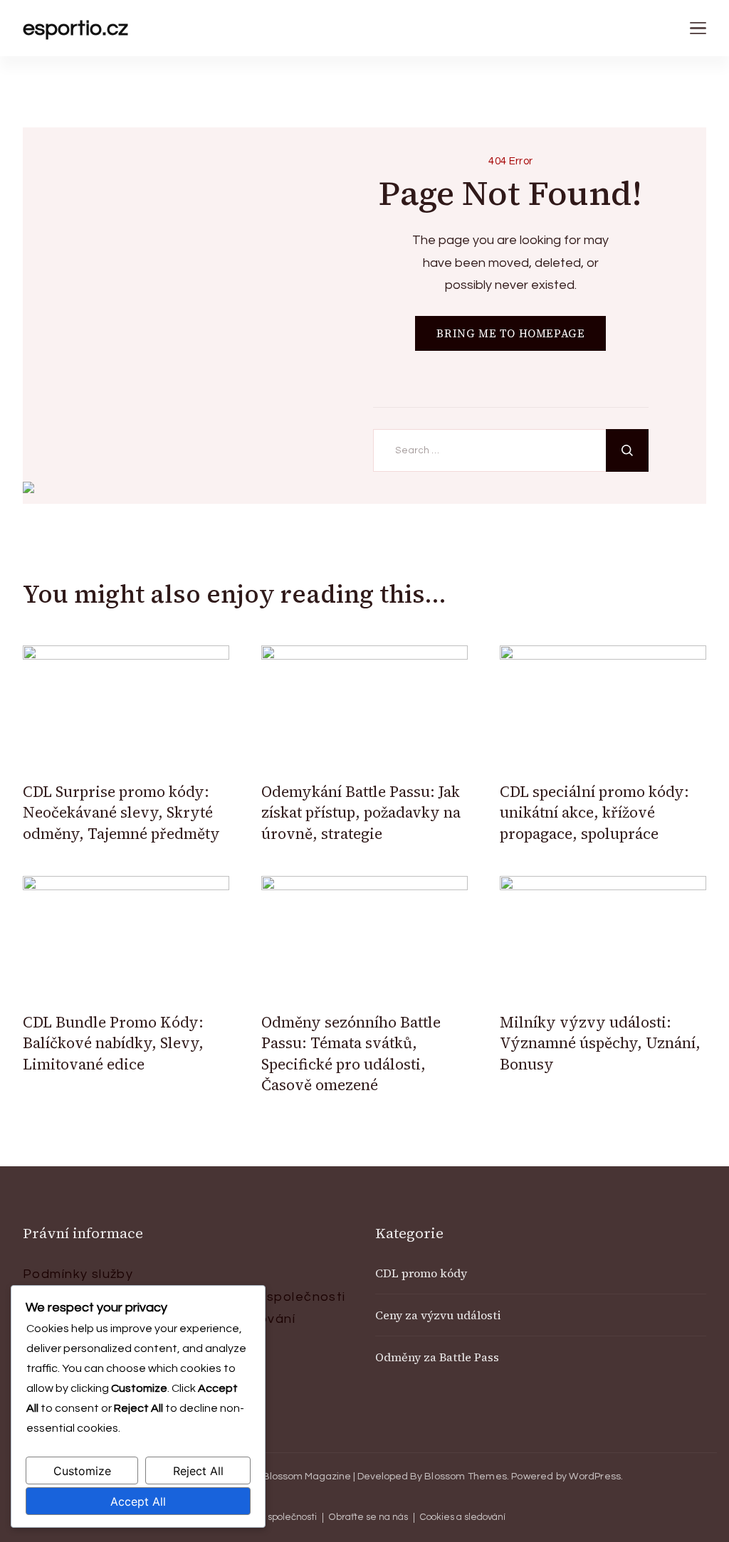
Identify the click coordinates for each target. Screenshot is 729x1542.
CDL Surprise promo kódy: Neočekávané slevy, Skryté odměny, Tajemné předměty (121, 812)
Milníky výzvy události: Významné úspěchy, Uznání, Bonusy (600, 1043)
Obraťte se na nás (368, 1517)
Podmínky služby (78, 1274)
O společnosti (298, 1297)
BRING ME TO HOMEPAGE (510, 333)
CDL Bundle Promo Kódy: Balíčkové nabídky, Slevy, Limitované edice (113, 1043)
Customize (82, 1471)
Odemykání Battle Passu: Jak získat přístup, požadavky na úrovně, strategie (361, 812)
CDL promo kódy (421, 1273)
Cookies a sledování (462, 1517)
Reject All (198, 1471)
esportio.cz (75, 28)
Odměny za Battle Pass (437, 1357)
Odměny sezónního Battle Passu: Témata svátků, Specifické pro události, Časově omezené (351, 1053)
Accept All (138, 1501)
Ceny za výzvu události (438, 1315)
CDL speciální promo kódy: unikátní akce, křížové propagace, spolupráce (594, 812)
